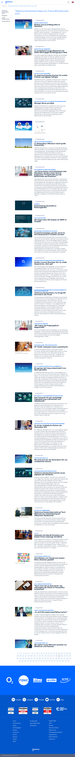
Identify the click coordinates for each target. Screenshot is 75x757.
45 (20, 658)
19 (58, 653)
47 (26, 658)
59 (59, 658)
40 (62, 655)
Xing (62, 700)
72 (41, 661)
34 (45, 655)
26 (23, 655)
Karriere (15, 737)
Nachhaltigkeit (17, 728)
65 (22, 661)
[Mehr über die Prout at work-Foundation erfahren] (61, 710)
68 (30, 661)
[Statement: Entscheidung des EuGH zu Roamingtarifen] (42, 205)
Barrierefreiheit (53, 737)
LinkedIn (18, 700)
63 (70, 658)
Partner (15, 734)
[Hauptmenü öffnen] (2, 2)
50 (34, 658)
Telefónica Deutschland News (25, 5)
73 (44, 661)
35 (48, 655)
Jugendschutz (53, 734)
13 (44, 653)
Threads (41, 700)
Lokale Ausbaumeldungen (7, 18)
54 (45, 658)
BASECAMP (52, 721)
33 (42, 655)
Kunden (15, 730)
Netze (14, 725)
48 (28, 658)
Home (14, 721)
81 (65, 661)
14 (46, 653)
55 (48, 658)
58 (56, 658)
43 (70, 655)
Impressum (52, 739)
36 (50, 655)
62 (67, 658)
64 (19, 661)
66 (25, 661)
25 (20, 655)
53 (42, 658)
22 (67, 653)
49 (31, 658)
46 (23, 658)
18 (56, 653)
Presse (15, 739)
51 (37, 658)
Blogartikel (4, 15)
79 (60, 661)
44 (17, 658)
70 (36, 661)
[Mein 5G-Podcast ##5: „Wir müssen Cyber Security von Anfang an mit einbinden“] (42, 127)
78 (57, 661)
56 (50, 658)
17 (53, 653)
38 (56, 655)
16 (51, 653)
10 (36, 653)
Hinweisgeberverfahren (55, 732)
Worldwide (33, 725)
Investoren (16, 732)
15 (49, 653)
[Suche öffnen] (68, 2)
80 (63, 661)
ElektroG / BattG (53, 728)
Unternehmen (17, 723)
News (14, 741)
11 (39, 653)
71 (38, 661)
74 (46, 661)
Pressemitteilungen (7, 21)
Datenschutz (52, 730)
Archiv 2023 (34, 5)
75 (49, 661)
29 (31, 655)
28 (28, 655)
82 (68, 661)
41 (64, 655)
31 (37, 655)
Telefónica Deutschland (13, 5)
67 (27, 661)
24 (17, 655)
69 (33, 661)
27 (26, 655)
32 (39, 655)
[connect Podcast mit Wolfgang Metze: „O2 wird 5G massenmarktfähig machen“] (42, 621)
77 (54, 661)
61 (64, 658)
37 (53, 655)
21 (64, 653)
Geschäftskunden (35, 723)
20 (61, 653)
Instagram (30, 700)
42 (67, 655)
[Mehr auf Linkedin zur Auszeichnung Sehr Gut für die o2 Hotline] (35, 710)
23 (69, 653)
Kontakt (51, 725)
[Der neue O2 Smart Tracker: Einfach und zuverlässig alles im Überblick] (42, 30)
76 (52, 661)
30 (34, 655)
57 (53, 658)
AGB (50, 723)
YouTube (52, 700)
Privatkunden (34, 721)
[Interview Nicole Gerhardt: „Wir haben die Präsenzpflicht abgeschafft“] (42, 329)
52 (39, 658)
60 (62, 658)
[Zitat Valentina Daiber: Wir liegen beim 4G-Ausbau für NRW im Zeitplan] (42, 219)
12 (41, 653)
